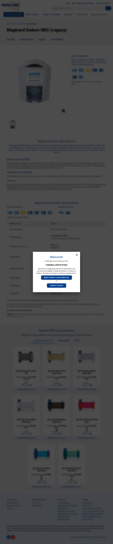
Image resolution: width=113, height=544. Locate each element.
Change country (56, 285)
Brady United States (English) (56, 277)
